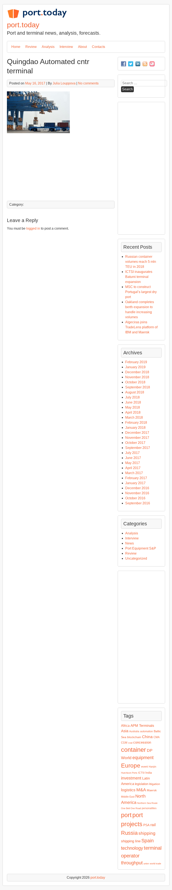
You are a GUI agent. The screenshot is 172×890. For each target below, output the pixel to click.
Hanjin (152, 766)
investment (131, 778)
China (147, 737)
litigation (154, 784)
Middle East (127, 796)
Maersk (152, 790)
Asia (124, 731)
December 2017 (137, 432)
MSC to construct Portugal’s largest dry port (141, 292)
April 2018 (133, 412)
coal (130, 742)
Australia (134, 731)
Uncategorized (136, 558)
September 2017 (137, 448)
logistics (128, 790)
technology (132, 848)
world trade (155, 863)
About (82, 47)
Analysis (48, 47)
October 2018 (135, 382)
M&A (141, 789)
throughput (132, 862)
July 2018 (132, 397)
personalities (149, 808)
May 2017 (132, 463)
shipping (146, 833)
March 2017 (134, 473)
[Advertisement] (61, 167)
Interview (66, 47)
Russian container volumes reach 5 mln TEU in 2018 (140, 261)
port (126, 815)
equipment (143, 757)
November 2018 (137, 377)
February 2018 (136, 422)
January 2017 (135, 483)
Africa (125, 725)
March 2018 (134, 417)
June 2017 (133, 458)
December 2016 (137, 488)
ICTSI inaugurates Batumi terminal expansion (138, 277)
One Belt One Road (131, 808)
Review (31, 47)
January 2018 (135, 427)
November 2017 (137, 437)
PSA (146, 825)
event (144, 766)
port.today (23, 25)
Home (15, 47)
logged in (33, 228)
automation (146, 731)
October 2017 (135, 442)
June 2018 (133, 402)
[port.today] (37, 17)
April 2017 (133, 468)
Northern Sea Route (147, 803)
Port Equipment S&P (140, 548)
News (129, 543)
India (148, 772)
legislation (141, 784)
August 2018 (134, 392)
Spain (147, 840)
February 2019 (136, 362)
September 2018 (137, 387)
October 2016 (135, 498)
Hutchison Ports (129, 773)
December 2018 (137, 372)
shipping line (131, 841)
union (146, 863)
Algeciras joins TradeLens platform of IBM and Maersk (141, 327)
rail (153, 825)
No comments (88, 83)
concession (142, 742)
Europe (130, 765)
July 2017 (132, 453)
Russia (129, 833)
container (133, 749)
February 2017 (136, 478)
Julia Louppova (64, 83)
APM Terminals (142, 726)
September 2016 (137, 503)
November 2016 (137, 493)
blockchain (134, 737)
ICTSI (141, 772)
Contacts (98, 47)
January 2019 (135, 367)
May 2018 (132, 407)
